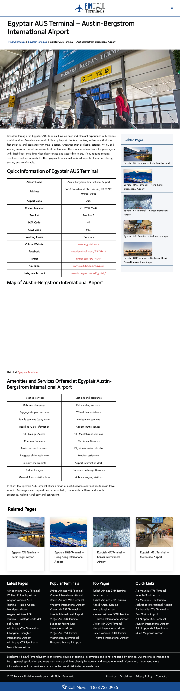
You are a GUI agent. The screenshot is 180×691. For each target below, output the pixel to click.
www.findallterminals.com (33, 676)
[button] (172, 8)
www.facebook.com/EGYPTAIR (88, 251)
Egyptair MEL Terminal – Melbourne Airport (146, 236)
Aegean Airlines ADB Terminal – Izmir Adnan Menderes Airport (21, 604)
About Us (110, 676)
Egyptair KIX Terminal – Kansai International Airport (111, 557)
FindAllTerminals (16, 42)
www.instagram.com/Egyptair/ (88, 273)
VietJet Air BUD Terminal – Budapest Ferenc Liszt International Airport (65, 623)
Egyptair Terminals (37, 42)
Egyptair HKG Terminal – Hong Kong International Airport (69, 557)
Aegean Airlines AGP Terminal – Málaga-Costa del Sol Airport (24, 619)
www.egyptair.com (88, 244)
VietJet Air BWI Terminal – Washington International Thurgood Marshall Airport (65, 637)
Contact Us (162, 676)
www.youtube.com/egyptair (88, 266)
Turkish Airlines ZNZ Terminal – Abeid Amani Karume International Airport (111, 604)
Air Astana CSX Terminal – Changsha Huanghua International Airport (23, 633)
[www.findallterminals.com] (90, 7)
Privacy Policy (144, 676)
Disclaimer (126, 676)
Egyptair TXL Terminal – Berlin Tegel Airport (147, 163)
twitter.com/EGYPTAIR (88, 259)
